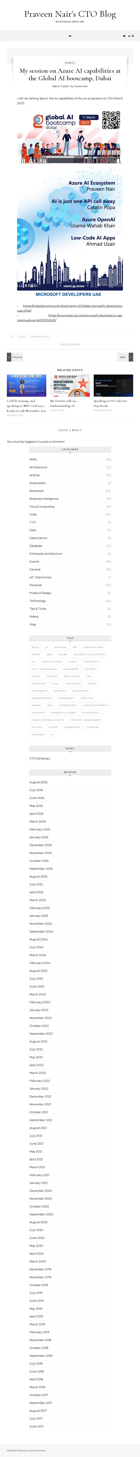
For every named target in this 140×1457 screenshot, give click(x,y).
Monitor (87, 698)
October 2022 (39, 1025)
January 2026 (39, 837)
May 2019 (36, 1308)
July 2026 (36, 790)
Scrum (53, 727)
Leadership (39, 691)
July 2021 (36, 1135)
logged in (31, 441)
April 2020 (37, 1253)
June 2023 (37, 986)
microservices (42, 698)
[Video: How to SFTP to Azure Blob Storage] (14, 357)
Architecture (38, 467)
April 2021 (36, 1159)
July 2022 (36, 1049)
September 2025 (41, 868)
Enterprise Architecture (46, 553)
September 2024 (41, 931)
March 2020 (38, 1261)
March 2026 (38, 821)
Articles (35, 475)
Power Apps (68, 705)
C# (33, 662)
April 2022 (37, 1065)
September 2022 (41, 1033)
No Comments (70, 344)
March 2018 (37, 1387)
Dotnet (90, 669)
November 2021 (40, 1104)
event (36, 676)
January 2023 (39, 1010)
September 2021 (41, 1120)
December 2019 (40, 1269)
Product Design (40, 593)
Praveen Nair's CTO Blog (70, 13)
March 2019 (37, 1324)
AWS (50, 654)
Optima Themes (36, 1450)
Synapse (93, 727)
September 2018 (41, 1355)
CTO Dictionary (40, 758)
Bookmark (37, 491)
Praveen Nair (81, 86)
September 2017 (41, 1403)
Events (70, 63)
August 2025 (38, 876)
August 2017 (38, 1410)
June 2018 (37, 1371)
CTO (33, 522)
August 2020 (39, 1222)
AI (12, 336)
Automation (38, 483)
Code (33, 514)
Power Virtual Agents (48, 720)
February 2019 (39, 1332)
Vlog (33, 624)
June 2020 (37, 1238)
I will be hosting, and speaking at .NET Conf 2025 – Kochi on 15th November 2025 (26, 406)
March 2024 (38, 955)
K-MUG (92, 683)
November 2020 (41, 1198)
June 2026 (37, 798)
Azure (21, 336)
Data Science (38, 538)
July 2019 (36, 1293)
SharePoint (72, 727)
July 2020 (36, 1230)
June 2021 (37, 1143)
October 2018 (39, 1348)
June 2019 (37, 1300)
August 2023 (38, 970)
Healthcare (72, 676)
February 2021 (39, 1175)
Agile (35, 647)
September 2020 (41, 1214)
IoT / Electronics (40, 577)
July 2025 (36, 884)
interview (39, 683)
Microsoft (67, 698)
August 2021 (38, 1128)
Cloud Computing (42, 506)
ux (52, 734)
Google (52, 676)
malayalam (80, 691)
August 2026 (38, 782)
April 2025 (36, 892)
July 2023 (36, 978)
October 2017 (39, 1395)
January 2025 (39, 915)
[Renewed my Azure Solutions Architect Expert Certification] (125, 357)
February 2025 (40, 908)
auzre (36, 654)
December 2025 (41, 845)
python (37, 727)
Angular (60, 647)
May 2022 (36, 1057)
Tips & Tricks (38, 608)
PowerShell (90, 713)
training (38, 734)
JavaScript (74, 683)
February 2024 (40, 963)
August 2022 (38, 1041)
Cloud (72, 662)
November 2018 (40, 1340)
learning (60, 691)
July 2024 (36, 947)
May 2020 (36, 1245)
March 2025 (38, 900)
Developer (71, 669)
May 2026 (36, 805)
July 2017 (36, 1418)
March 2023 (38, 994)
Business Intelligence (44, 498)
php (50, 705)
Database (36, 546)
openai (36, 705)
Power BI (38, 713)
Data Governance (44, 669)
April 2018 (36, 1379)
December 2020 (41, 1190)
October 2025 (39, 860)
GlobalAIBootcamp (39, 336)
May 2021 (36, 1151)
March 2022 (38, 1073)
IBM (89, 676)
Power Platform (63, 713)
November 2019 (40, 1277)
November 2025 (41, 853)
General (35, 569)
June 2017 (37, 1426)
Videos (34, 616)
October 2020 (39, 1206)
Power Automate (95, 705)
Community (91, 662)
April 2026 (36, 813)
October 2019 (39, 1285)
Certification (52, 662)
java (56, 683)
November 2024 (41, 923)
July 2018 (36, 1363)
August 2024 (39, 939)
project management (86, 720)
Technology (38, 601)
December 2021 (40, 1096)
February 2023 (40, 1002)
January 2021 (39, 1183)
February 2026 (40, 829)
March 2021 (37, 1167)
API (75, 647)
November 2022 (41, 1018)
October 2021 (39, 1112)
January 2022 (39, 1088)
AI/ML (33, 459)
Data (33, 530)
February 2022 (40, 1080)
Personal (36, 585)
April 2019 (36, 1316)
